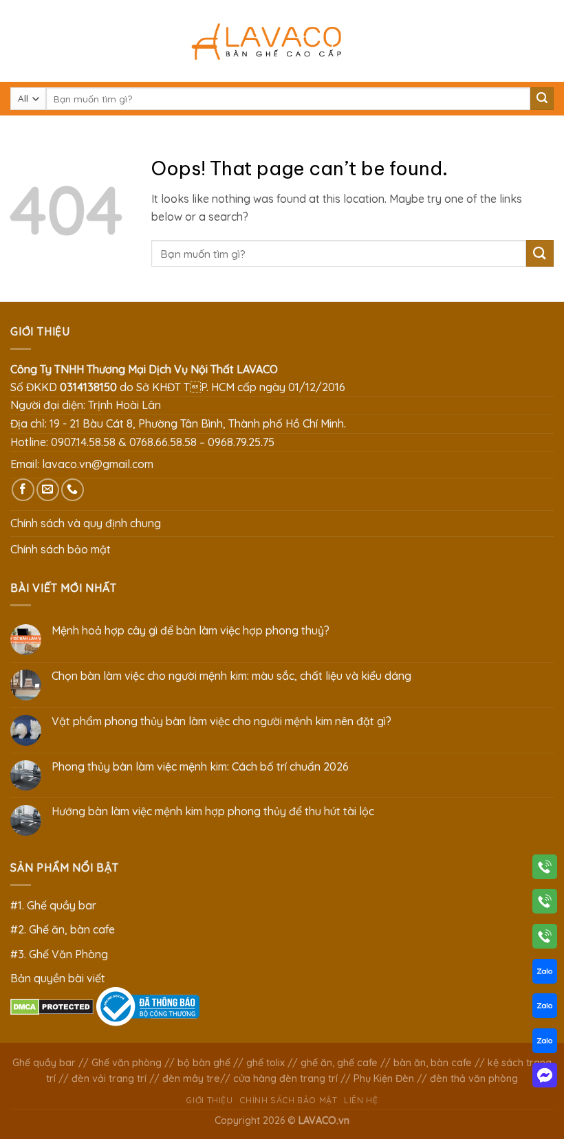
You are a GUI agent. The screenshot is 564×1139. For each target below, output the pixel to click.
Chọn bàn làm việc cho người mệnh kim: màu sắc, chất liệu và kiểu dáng (231, 676)
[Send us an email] (47, 489)
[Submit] (542, 99)
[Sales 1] (544, 974)
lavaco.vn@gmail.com (97, 464)
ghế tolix (265, 1063)
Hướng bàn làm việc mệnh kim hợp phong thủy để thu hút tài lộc (213, 811)
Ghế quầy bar (44, 1063)
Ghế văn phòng (126, 1063)
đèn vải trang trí (109, 1078)
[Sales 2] (544, 1008)
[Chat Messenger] (544, 1078)
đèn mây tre (191, 1078)
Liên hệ (361, 1100)
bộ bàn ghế (203, 1063)
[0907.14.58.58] (544, 869)
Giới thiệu (209, 1100)
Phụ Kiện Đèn (384, 1078)
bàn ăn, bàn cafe (432, 1063)
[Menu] (18, 41)
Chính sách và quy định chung (85, 523)
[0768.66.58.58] (544, 904)
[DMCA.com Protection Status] (52, 1006)
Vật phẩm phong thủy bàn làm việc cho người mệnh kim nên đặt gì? (221, 721)
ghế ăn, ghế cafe (339, 1063)
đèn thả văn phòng (474, 1078)
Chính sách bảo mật (60, 549)
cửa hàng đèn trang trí (285, 1078)
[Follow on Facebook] (23, 489)
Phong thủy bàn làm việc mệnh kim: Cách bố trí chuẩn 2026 (200, 766)
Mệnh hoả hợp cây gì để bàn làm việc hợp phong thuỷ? (190, 630)
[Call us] (72, 489)
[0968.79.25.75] (544, 939)
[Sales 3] (544, 1043)
